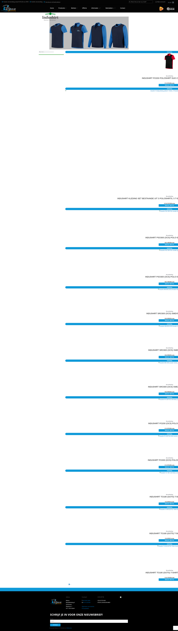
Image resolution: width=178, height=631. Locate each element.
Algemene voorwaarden (88, 606)
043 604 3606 (86, 600)
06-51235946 (86, 602)
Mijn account (161, 2)
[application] (98, 8)
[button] (62, 8)
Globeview (69, 628)
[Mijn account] (156, 1)
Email (51, 618)
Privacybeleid (85, 608)
